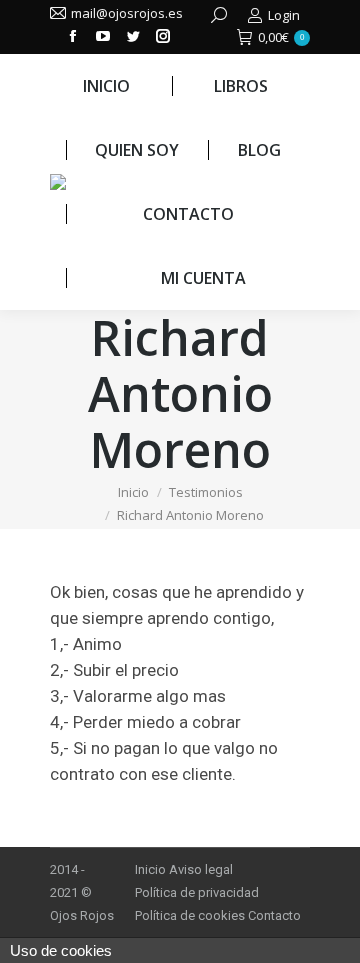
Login (284, 15)
